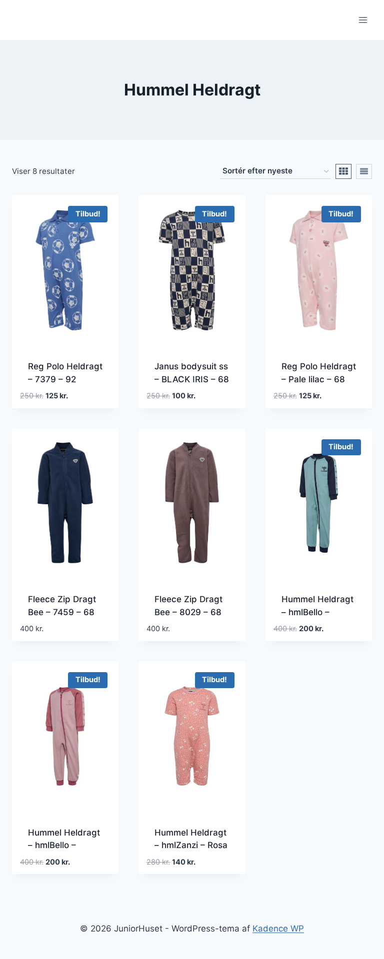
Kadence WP (278, 929)
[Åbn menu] (363, 19)
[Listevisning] (364, 171)
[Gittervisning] (344, 171)
